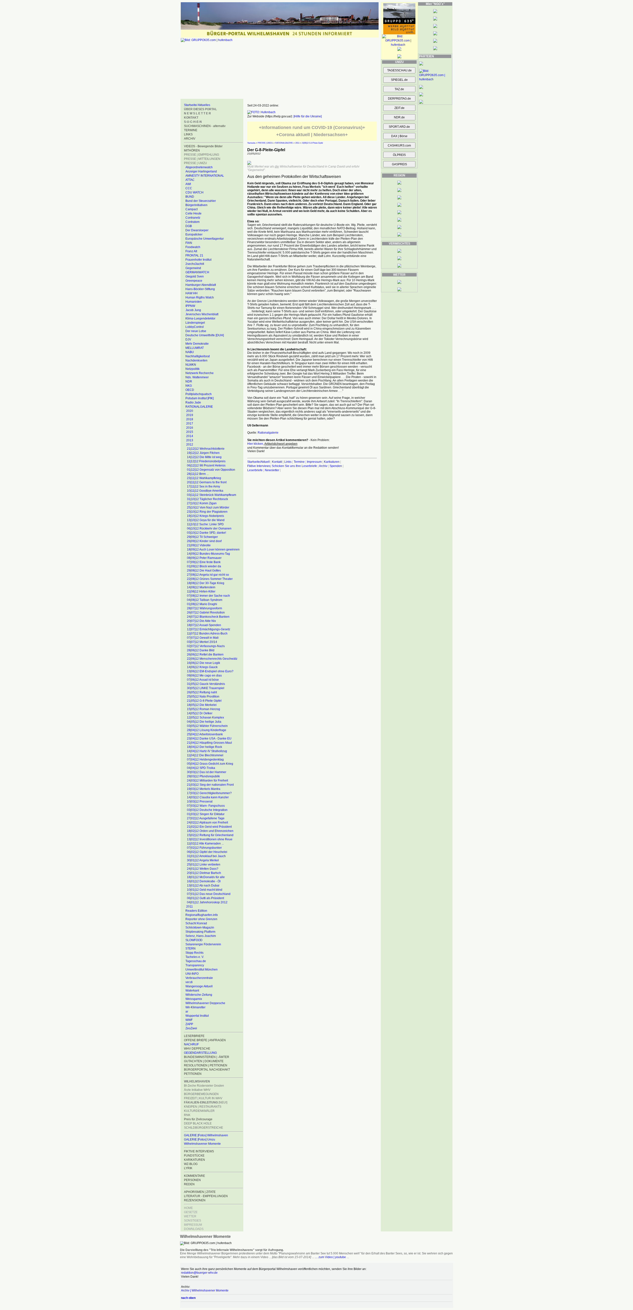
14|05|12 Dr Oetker (199, 713)
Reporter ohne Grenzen (201, 919)
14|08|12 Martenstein (201, 587)
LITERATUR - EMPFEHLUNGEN (206, 1196)
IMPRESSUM (193, 1224)
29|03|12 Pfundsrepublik (203, 776)
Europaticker (194, 234)
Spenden (336, 466)
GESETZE (191, 1212)
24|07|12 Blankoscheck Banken (208, 616)
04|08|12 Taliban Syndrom (204, 600)
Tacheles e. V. (194, 957)
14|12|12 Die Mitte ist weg (204, 457)
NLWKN (190, 364)
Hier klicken (255, 443)
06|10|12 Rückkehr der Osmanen (209, 528)
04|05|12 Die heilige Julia (204, 721)
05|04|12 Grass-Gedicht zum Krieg (210, 763)
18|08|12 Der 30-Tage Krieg (205, 583)
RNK (187, 1115)
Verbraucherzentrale (199, 978)
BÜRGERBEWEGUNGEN (201, 1094)
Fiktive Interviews (258, 466)
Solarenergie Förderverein (203, 944)
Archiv (323, 466)
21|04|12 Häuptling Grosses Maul (209, 742)
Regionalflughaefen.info (201, 915)
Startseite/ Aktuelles (197, 105)
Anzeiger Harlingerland (201, 171)
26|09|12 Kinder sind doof (204, 541)
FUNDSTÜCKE (194, 1155)
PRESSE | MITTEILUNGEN (202, 159)
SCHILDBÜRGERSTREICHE (203, 1127)
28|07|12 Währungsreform (204, 608)
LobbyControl (194, 327)
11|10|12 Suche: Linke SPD (205, 524)
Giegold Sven (194, 276)
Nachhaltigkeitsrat (197, 356)
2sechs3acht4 (194, 264)
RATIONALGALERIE (199, 406)
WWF (189, 1020)
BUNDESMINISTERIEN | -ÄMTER (206, 1057)
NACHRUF (191, 1044)
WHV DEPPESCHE (197, 1048)
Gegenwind (193, 268)
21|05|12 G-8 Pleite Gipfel (204, 700)
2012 (189, 444)
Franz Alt (191, 251)
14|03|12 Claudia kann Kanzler (208, 797)
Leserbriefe (255, 470)
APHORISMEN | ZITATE (200, 1192)
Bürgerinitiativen (196, 205)
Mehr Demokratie (197, 343)
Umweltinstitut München (201, 969)
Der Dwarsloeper (196, 230)
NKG (188, 385)
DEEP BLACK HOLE (198, 1123)
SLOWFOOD (194, 940)
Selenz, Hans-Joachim (200, 936)
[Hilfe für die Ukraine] (308, 116)
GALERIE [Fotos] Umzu (199, 1139)
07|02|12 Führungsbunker (204, 847)
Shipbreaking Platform (200, 931)
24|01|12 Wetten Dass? (202, 868)
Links (288, 462)
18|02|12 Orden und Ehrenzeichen (210, 831)
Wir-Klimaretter (195, 1007)
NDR (188, 381)
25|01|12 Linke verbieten (203, 864)
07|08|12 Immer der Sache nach (208, 595)
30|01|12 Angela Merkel (203, 860)
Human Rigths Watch (199, 297)
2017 (189, 423)
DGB (188, 226)
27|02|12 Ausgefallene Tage (206, 818)
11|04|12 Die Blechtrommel (205, 755)
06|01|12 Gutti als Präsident (205, 898)
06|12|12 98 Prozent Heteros (206, 465)
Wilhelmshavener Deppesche (205, 1003)
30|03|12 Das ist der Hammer (206, 772)
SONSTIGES (192, 1220)
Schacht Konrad (196, 923)
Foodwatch (192, 247)
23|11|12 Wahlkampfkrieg (204, 478)
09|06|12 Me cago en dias (204, 675)
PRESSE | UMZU (195, 163)
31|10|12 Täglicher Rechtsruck (207, 499)
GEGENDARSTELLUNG (200, 1053)
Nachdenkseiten (196, 360)
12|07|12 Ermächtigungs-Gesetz (208, 629)
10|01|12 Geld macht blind (204, 889)
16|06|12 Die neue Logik (203, 663)
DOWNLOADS (193, 1229)
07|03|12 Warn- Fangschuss (206, 805)
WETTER (190, 1216)
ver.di (189, 982)
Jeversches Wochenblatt (201, 314)
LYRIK (188, 1168)
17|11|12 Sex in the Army (203, 486)
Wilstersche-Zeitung (198, 994)
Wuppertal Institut (197, 1015)
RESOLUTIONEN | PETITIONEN (205, 1065)
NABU (189, 352)
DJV (188, 339)
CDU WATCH (194, 192)
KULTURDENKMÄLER (199, 1111)
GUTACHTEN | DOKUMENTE (204, 1061)
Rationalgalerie (268, 432)
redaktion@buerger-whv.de (199, 1272)
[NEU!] (205, 1102)
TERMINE (190, 130)
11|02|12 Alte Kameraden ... (205, 843)
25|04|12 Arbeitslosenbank (205, 734)
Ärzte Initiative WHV (197, 1090)
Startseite (251, 143)
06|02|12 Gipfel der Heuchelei (207, 852)
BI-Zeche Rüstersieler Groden (204, 1085)
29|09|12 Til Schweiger (202, 537)
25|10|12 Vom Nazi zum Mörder (208, 507)
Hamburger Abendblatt (200, 285)
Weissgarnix (193, 999)
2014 (189, 436)
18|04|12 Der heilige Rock (204, 747)
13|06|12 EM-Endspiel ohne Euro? (210, 671)
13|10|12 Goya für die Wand (206, 520)
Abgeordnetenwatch (199, 167)
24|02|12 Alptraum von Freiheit (207, 822)
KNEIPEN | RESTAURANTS (202, 1106)
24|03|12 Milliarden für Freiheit (207, 780)
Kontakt (277, 462)
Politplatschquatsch (198, 394)
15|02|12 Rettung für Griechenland (210, 835)
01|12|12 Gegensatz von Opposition (211, 469)
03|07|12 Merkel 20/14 (202, 642)
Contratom (192, 222)
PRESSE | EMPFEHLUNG (201, 154)
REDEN (189, 1184)
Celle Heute (193, 213)
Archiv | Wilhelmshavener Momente (204, 1290)
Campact (191, 209)
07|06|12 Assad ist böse (203, 679)
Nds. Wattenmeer (197, 377)
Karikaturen (331, 462)
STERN (190, 948)
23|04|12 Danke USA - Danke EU (209, 738)
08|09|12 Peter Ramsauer (204, 558)
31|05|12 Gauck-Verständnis (206, 684)
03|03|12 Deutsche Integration (207, 810)
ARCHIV (189, 138)
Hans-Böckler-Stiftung (200, 289)
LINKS (188, 134)
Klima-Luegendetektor (200, 318)
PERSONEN (192, 1180)
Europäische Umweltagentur (204, 238)
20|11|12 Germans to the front (206, 482)
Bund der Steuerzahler (200, 201)
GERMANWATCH (197, 272)
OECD (189, 390)
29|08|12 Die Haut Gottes (204, 570)
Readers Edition (196, 910)
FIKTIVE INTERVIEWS (199, 1151)
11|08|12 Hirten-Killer (201, 591)
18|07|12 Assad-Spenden (204, 625)
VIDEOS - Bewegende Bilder (203, 146)
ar (186, 1011)
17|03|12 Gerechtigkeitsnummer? (209, 793)
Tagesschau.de (195, 961)
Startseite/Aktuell (258, 462)
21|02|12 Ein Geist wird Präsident (209, 826)
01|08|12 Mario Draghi (202, 604)
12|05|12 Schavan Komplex (205, 717)
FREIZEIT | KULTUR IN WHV (203, 1098)
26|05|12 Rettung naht (202, 692)
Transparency (194, 965)
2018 (189, 419)
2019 (189, 415)
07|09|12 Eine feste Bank (204, 562)
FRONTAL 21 (194, 255)
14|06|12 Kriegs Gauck (202, 667)
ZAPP (189, 1024)
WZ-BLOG (191, 1164)
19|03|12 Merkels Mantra (203, 789)
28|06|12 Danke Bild (200, 650)
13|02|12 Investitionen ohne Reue (209, 839)
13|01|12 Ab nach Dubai (203, 885)
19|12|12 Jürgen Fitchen (203, 453)
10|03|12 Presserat (199, 801)
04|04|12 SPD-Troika (201, 768)
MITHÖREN (192, 150)
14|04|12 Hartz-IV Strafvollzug (207, 751)
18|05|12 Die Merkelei (202, 705)
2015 (189, 432)
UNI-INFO (192, 973)
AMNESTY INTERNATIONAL (204, 175)
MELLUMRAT (194, 348)
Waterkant (192, 990)
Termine (299, 462)
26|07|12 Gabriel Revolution (206, 612)
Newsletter (272, 470)
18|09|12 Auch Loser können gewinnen (213, 549)
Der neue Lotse (195, 331)
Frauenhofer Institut (198, 259)
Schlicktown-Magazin (199, 927)
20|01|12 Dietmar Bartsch (204, 873)
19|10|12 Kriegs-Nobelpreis (205, 516)
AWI (188, 184)
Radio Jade (193, 402)
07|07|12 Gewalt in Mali (203, 637)
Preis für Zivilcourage (198, 1119)
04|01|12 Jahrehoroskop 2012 (207, 902)
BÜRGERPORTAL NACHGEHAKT (207, 1069)
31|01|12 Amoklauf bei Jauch (206, 856)
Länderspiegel (195, 322)
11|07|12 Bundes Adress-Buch (207, 633)
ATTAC (190, 180)
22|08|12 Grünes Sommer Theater (210, 579)
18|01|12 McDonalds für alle (206, 877)
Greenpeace (193, 280)
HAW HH (191, 293)
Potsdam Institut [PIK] (199, 398)
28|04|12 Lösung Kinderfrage (206, 730)
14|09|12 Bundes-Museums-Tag (208, 553)
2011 (189, 906)
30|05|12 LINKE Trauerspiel (205, 688)
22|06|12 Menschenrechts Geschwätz (212, 658)
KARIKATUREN (194, 1160)
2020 (189, 411)
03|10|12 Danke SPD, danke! (206, 532)
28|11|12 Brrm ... (198, 474)
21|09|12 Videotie (199, 545)
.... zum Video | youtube (330, 1257)
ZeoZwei (191, 1028)
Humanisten (193, 301)
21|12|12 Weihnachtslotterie (206, 448)
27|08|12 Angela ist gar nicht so (208, 574)
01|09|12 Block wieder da (204, 566)
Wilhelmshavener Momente (202, 1143)
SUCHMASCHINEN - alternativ (205, 126)
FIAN (188, 243)
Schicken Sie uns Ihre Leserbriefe (294, 466)
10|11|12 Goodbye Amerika (205, 490)
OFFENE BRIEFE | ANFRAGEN (205, 1040)
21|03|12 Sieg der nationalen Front (210, 784)
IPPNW (190, 306)
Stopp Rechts (194, 952)
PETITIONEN (193, 1074)
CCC (188, 188)
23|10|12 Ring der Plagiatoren (207, 511)
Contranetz (192, 217)
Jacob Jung (193, 310)
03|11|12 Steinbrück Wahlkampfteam (211, 495)
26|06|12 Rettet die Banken (205, 654)
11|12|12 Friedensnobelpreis (206, 461)
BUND (189, 196)
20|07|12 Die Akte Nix (201, 621)
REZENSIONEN (194, 1200)
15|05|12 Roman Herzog (203, 709)
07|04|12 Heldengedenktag (205, 759)
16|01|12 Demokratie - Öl (204, 881)
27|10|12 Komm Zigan (202, 503)
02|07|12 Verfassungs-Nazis (206, 646)
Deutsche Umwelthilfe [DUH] (204, 335)
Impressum (314, 462)
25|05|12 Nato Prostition (203, 696)
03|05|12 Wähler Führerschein (207, 726)
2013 (189, 440)
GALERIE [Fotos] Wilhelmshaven (206, 1135)
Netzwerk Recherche (199, 373)
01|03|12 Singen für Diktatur (206, 814)
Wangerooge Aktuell (199, 986)
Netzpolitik (192, 369)
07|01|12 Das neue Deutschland (208, 894)
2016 (189, 427)
